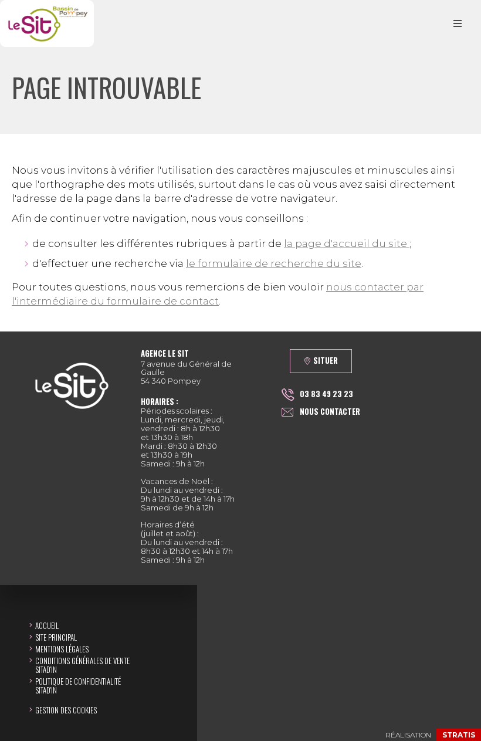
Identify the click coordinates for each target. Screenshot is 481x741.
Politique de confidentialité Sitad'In (78, 685)
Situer (325, 360)
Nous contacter (330, 411)
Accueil (47, 625)
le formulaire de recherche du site (273, 263)
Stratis (458, 734)
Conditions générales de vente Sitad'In (82, 665)
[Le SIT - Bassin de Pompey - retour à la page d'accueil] (47, 23)
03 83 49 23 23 (326, 394)
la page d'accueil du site (346, 243)
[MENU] (457, 23)
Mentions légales (62, 649)
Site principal (56, 637)
